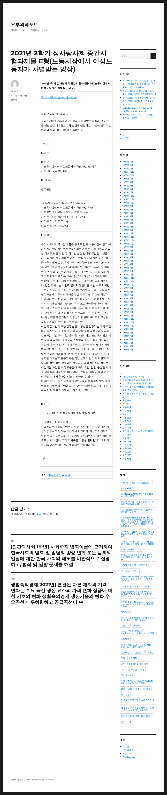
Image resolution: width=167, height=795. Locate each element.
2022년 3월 (127, 308)
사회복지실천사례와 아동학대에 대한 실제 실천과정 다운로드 (137, 618)
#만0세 (124, 482)
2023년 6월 (127, 257)
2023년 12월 (128, 236)
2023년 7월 (127, 253)
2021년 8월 (127, 332)
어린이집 (133, 658)
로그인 (40, 513)
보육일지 (125, 612)
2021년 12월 (128, 318)
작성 (142, 669)
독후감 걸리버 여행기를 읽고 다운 (138, 393)
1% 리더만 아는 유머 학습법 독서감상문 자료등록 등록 (137, 502)
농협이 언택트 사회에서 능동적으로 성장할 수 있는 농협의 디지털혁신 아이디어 (137, 578)
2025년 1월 (127, 192)
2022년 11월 (128, 281)
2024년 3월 (127, 226)
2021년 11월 (128, 322)
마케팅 (147, 586)
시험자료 (126, 420)
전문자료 (126, 448)
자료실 (134, 669)
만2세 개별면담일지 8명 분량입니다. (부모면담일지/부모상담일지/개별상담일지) (137, 594)
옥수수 (124, 669)
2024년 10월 (128, 202)
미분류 (14, 100)
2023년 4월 (127, 264)
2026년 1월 (127, 168)
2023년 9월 (127, 247)
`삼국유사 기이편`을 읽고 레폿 (136, 383)
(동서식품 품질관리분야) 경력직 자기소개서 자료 (137, 495)
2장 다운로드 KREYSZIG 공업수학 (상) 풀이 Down (137, 510)
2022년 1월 (127, 315)
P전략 (131, 549)
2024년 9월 (127, 205)
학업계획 (126, 458)
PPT (123, 549)
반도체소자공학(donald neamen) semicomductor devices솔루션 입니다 (137, 604)
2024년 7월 (127, 212)
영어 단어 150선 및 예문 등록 (134, 663)
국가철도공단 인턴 (129, 570)
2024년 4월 (127, 223)
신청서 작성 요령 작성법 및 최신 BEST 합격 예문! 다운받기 (136, 645)
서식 (124, 414)
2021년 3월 (127, 349)
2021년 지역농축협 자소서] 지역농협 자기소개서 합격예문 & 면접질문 (137, 542)
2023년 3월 (127, 267)
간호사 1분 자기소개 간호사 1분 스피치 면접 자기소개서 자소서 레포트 (137, 557)
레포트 (125, 138)
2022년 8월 (127, 291)
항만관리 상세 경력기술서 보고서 (136, 715)
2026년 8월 (127, 161)
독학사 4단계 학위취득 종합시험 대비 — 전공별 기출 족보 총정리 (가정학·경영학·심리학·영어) (139, 84)
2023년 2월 (127, 270)
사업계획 (126, 410)
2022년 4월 (127, 305)
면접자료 (126, 400)
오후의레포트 (24, 24)
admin (14, 91)
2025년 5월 (127, 185)
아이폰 (150, 652)
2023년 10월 (128, 243)
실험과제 (126, 427)
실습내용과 (126, 652)
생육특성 (137, 625)
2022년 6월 (127, 298)
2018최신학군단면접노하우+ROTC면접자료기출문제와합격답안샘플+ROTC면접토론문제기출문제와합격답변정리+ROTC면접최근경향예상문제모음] (137, 521)
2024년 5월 (127, 219)
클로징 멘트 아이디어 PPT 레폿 (135, 688)
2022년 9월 (127, 288)
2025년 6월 (127, 182)
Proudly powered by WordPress (40, 779)
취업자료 (126, 455)
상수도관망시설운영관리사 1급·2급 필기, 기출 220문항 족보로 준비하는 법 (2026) (139, 101)
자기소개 (126, 441)
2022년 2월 (127, 311)
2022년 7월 (127, 294)
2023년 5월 (127, 260)
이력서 (125, 437)
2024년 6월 (127, 216)
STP (139, 549)
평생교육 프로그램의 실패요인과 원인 (137, 701)
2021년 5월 (127, 342)
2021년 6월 (127, 339)
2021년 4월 (127, 346)
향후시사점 (126, 721)
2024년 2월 (127, 229)
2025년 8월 (127, 178)
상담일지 (125, 625)
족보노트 (126, 451)
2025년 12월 (128, 171)
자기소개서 (127, 444)
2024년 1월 (127, 233)
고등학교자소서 (128, 565)
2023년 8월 (127, 250)
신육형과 (125, 639)
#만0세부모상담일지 (141, 482)
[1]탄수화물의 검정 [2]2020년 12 (137, 379)
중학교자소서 (127, 675)
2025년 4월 (127, 188)
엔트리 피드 (128, 749)
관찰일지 (143, 565)
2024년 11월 (128, 199)
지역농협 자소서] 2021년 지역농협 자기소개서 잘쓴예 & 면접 (137, 682)
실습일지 (126, 424)
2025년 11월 (128, 175)
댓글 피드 (126, 753)
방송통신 (126, 407)
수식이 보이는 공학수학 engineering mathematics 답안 (137, 632)
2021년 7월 (127, 335)
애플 (123, 658)
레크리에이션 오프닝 (131, 586)
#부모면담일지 (128, 488)
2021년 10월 (128, 325)
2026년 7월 (127, 164)
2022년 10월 (128, 284)
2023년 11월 (128, 240)
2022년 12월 (128, 277)
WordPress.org (128, 756)
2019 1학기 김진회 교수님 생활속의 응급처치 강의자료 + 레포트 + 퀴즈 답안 (137, 533)
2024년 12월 (128, 195)
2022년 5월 (127, 301)
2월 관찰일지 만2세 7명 (133, 376)
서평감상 (126, 417)
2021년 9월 (127, 329)
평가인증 (125, 694)
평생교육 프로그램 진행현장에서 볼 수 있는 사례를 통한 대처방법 (137, 709)
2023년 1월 (127, 274)
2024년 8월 (127, 209)
